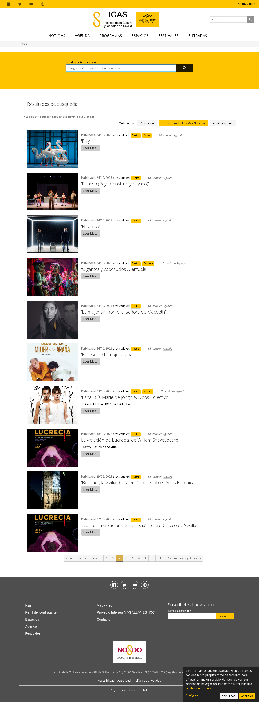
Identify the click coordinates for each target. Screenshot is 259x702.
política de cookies (198, 688)
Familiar (148, 391)
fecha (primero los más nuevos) (183, 123)
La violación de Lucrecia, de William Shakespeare (129, 440)
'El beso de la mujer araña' (107, 354)
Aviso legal (124, 680)
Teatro (135, 135)
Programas (111, 35)
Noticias (56, 35)
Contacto (103, 619)
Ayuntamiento (246, 4)
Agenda (82, 35)
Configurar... (193, 695)
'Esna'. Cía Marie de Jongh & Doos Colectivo (124, 397)
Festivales (168, 35)
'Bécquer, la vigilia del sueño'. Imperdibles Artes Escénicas (139, 482)
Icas (28, 605)
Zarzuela (148, 263)
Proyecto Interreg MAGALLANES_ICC (126, 612)
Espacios (140, 35)
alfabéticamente (223, 123)
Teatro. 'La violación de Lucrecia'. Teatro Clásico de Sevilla (138, 525)
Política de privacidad (147, 680)
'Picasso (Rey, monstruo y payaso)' (115, 183)
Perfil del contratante (41, 612)
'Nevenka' (90, 226)
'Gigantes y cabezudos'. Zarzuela (113, 269)
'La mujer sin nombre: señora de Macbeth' (123, 312)
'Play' (86, 141)
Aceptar (247, 696)
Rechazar (228, 696)
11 (159, 558)
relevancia (147, 123)
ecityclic (144, 690)
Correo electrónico (179, 610)
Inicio (24, 43)
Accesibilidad (106, 680)
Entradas (197, 35)
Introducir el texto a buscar (81, 62)
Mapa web (104, 605)
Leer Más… (91, 148)
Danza (147, 135)
